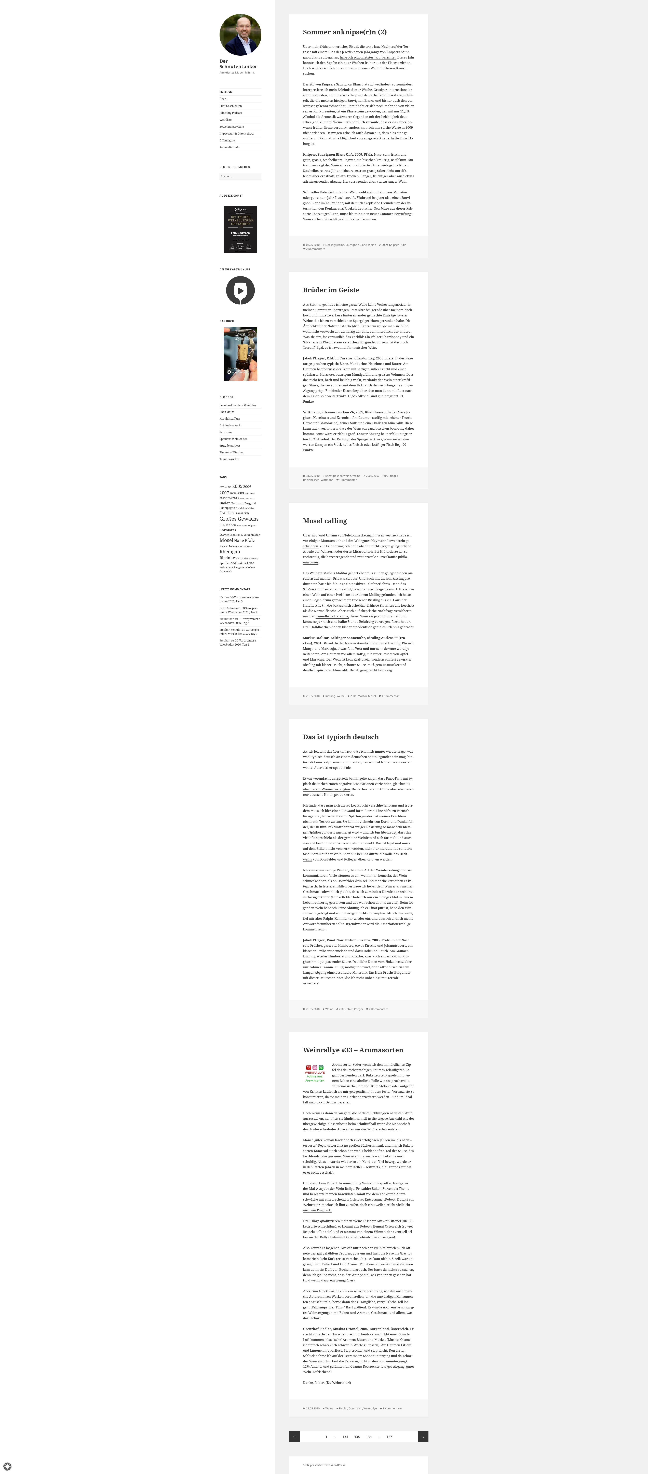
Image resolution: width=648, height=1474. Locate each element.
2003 (222, 487)
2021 (247, 498)
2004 (228, 487)
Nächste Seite (423, 1436)
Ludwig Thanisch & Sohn (235, 534)
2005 (237, 486)
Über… (224, 99)
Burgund (250, 503)
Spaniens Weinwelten (234, 439)
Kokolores (228, 530)
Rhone (247, 558)
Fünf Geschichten (231, 106)
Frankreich (242, 513)
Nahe (239, 540)
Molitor (255, 534)
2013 (223, 498)
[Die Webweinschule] (240, 290)
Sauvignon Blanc (356, 245)
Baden (225, 502)
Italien (231, 525)
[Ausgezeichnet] (240, 229)
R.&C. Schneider (245, 546)
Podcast (233, 546)
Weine (372, 245)
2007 (224, 492)
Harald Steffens (230, 418)
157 (390, 1436)
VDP (251, 563)
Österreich (226, 571)
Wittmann (327, 480)
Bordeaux (237, 503)
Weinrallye (370, 1408)
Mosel (226, 540)
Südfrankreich (240, 563)
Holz (222, 525)
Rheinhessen (231, 557)
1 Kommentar (348, 480)
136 (369, 1436)
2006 (247, 486)
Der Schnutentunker (238, 63)
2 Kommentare (315, 249)
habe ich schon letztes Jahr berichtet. (368, 57)
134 (346, 1436)
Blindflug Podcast (231, 113)
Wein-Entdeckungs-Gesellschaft (237, 567)
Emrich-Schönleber (245, 508)
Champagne (227, 508)
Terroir (308, 347)
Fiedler (343, 1408)
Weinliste (226, 120)
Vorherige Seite (294, 1436)
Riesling (254, 558)
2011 (247, 493)
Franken (227, 512)
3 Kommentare (392, 1408)
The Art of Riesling (232, 452)
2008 (233, 493)
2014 (229, 498)
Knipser (252, 525)
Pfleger (392, 476)
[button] (7, 1466)
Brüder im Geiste (331, 289)
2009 (240, 493)
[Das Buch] (240, 354)
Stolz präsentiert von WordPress (324, 1465)
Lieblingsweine (334, 245)
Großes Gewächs (239, 518)
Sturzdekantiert (230, 445)
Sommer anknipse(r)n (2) (345, 31)
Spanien (225, 563)
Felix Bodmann (229, 608)
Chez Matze (227, 412)
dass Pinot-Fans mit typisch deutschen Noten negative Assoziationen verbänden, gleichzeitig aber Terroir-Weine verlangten (358, 783)
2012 (252, 493)
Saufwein (226, 432)
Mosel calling (325, 520)
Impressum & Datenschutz (237, 133)
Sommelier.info (229, 147)
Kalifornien (242, 525)
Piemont (224, 546)
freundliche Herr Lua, (332, 616)
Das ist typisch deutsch (341, 736)
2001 (353, 696)
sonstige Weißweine (338, 476)
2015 (235, 498)
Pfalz (250, 540)
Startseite (226, 92)
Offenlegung (228, 140)
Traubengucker (230, 459)
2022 (252, 498)
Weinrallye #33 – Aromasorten (353, 1049)
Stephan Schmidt (230, 630)
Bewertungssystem (232, 126)
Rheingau (230, 551)
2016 (242, 498)
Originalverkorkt (230, 425)
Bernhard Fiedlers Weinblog (238, 405)
